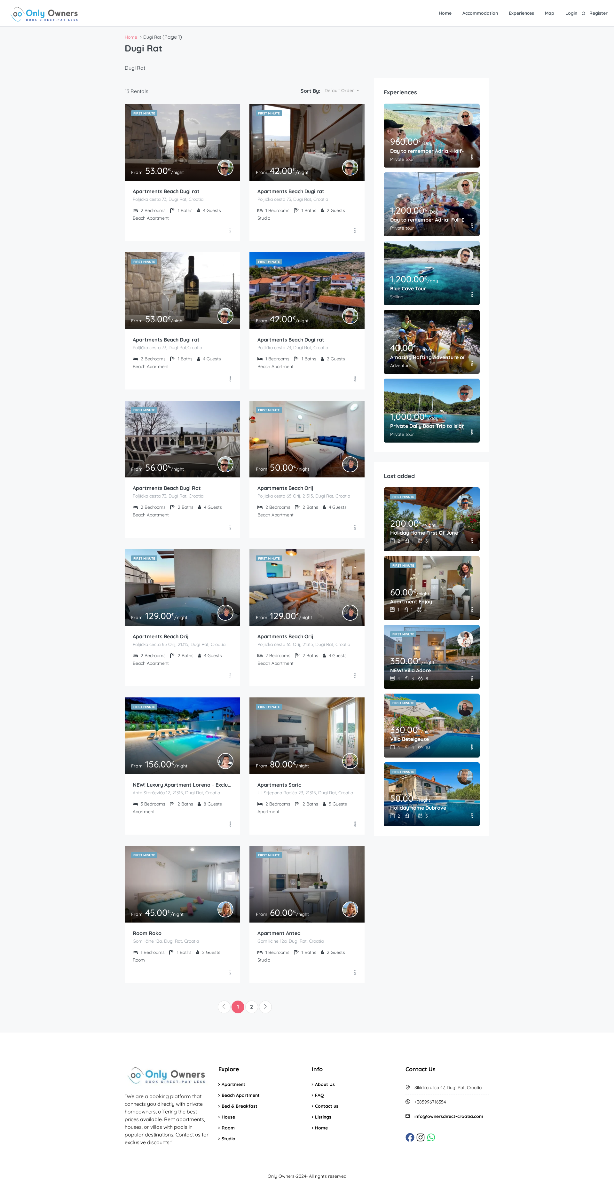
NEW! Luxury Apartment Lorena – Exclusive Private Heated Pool (182, 785)
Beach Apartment (241, 1095)
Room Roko (147, 933)
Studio (228, 1139)
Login (571, 13)
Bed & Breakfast (239, 1106)
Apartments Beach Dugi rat (166, 191)
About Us (325, 1084)
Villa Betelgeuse (409, 739)
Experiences (521, 13)
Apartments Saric (279, 785)
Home (445, 13)
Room (228, 1128)
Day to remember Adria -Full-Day (427, 219)
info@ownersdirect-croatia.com (448, 1116)
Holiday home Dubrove (418, 808)
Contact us (326, 1106)
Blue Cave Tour (408, 288)
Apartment (233, 1084)
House (228, 1117)
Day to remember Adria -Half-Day (427, 151)
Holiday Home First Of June (424, 533)
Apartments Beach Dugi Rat (167, 488)
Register (598, 13)
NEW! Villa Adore (410, 670)
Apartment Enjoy (411, 601)
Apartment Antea (279, 933)
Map (549, 13)
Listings (323, 1117)
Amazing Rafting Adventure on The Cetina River (427, 357)
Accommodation (480, 13)
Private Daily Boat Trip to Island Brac (427, 426)
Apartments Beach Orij (285, 488)
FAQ (319, 1095)
